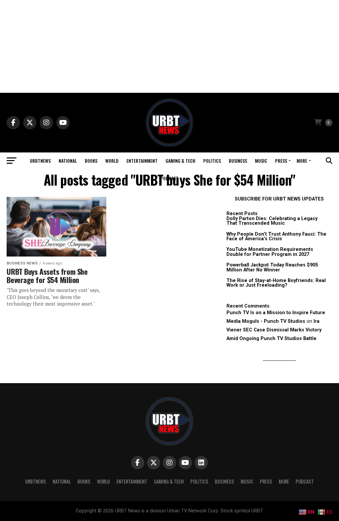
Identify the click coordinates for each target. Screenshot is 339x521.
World (112, 160)
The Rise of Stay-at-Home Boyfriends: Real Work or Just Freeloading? (276, 283)
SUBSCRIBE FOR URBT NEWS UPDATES (279, 199)
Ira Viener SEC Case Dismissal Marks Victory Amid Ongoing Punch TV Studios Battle (273, 329)
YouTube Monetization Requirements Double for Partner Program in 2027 (269, 252)
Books (91, 160)
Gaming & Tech (180, 160)
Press (281, 160)
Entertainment (142, 160)
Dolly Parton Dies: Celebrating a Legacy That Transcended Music (271, 221)
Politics (212, 160)
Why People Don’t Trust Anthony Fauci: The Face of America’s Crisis (276, 236)
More (302, 160)
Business (238, 160)
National (68, 160)
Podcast (169, 178)
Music (261, 160)
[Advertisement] (169, 46)
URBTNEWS (40, 160)
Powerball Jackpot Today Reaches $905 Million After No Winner (272, 267)
